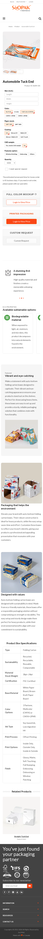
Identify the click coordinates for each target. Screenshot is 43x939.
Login (31, 2)
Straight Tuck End (21, 836)
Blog (12, 2)
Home (10, 26)
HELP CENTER (20, 2)
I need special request (18, 169)
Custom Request (21, 240)
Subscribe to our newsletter (17, 880)
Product (17, 26)
